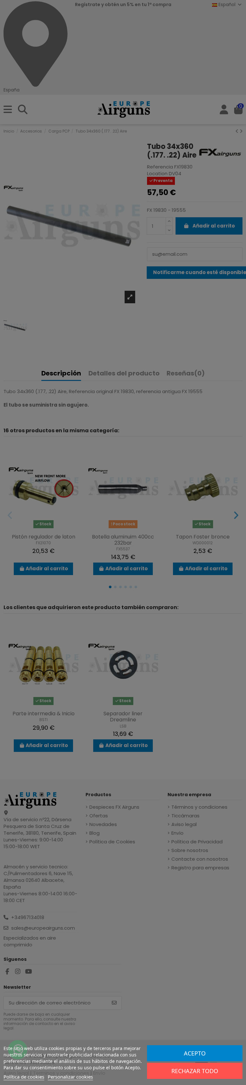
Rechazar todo (194, 1071)
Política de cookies (24, 1076)
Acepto (195, 1053)
